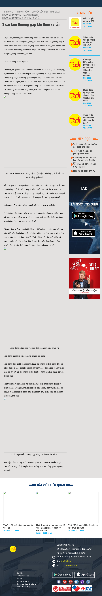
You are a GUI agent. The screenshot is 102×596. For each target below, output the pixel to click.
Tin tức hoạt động (23, 576)
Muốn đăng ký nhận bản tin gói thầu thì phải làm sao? (88, 95)
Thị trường (7, 12)
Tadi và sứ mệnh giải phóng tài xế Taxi (82, 152)
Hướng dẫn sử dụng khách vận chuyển (21, 18)
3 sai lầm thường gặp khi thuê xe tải (31, 24)
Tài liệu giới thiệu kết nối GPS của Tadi (84, 165)
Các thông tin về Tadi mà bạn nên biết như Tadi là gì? (84, 160)
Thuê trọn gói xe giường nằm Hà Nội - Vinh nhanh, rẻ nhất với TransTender (50, 528)
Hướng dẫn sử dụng (23, 587)
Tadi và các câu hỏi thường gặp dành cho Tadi (85, 145)
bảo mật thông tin (23, 581)
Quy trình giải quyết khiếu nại (26, 584)
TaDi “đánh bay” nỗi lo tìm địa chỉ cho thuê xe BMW (83, 526)
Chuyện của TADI (40, 12)
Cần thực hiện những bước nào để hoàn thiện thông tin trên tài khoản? (89, 67)
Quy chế (19, 579)
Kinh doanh (55, 12)
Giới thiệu (20, 573)
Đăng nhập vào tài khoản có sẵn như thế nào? (89, 41)
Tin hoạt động (22, 12)
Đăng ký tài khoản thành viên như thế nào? (88, 119)
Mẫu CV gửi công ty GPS (88, 19)
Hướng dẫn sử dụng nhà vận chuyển (20, 15)
